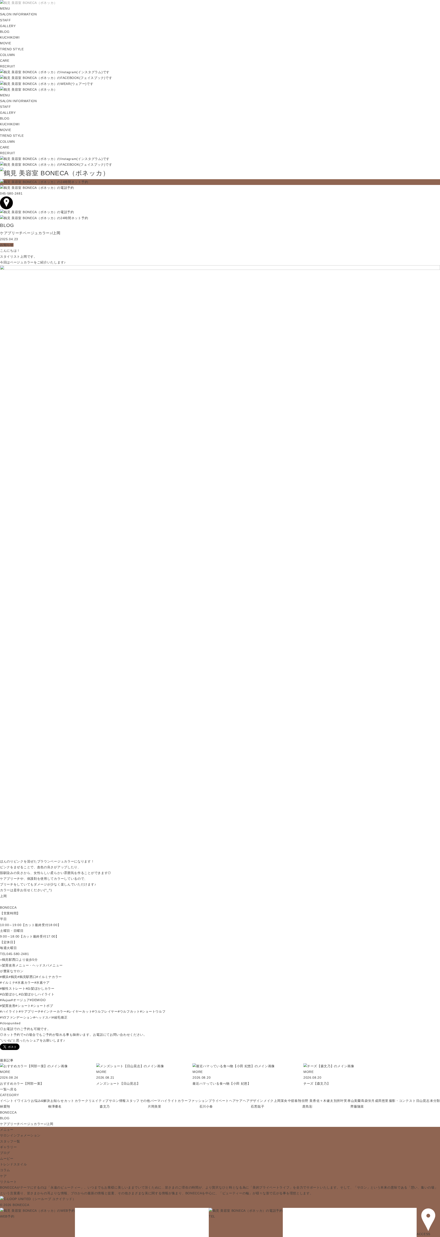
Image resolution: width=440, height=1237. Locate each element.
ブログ (5, 1153)
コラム (5, 1170)
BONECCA (8, 1112)
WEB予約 (7, 1216)
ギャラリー (8, 1147)
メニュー (7, 1129)
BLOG (5, 1118)
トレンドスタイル (13, 1164)
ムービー (7, 1158)
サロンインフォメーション (20, 1135)
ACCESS (423, 1234)
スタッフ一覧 (10, 1141)
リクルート (8, 1182)
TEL (212, 1216)
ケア (3, 1176)
